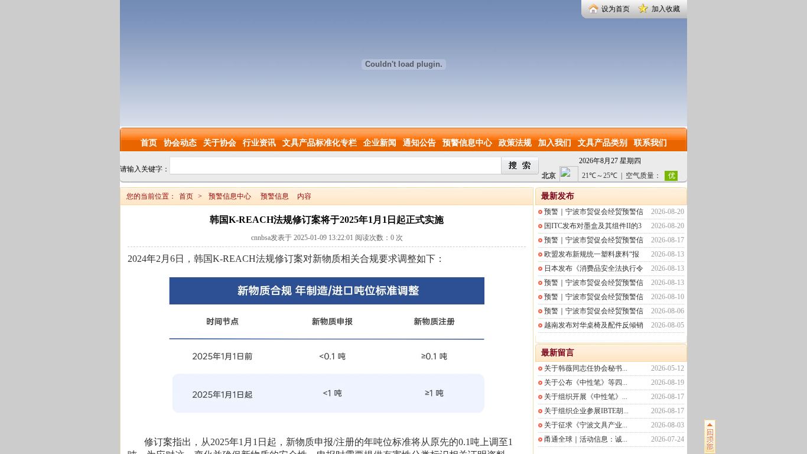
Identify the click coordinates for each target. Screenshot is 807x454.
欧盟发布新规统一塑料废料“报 (591, 254)
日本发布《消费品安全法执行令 (593, 268)
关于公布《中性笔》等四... (585, 382)
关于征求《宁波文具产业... (585, 425)
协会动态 (180, 142)
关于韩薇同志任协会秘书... (585, 368)
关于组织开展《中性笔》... (585, 397)
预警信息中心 (467, 142)
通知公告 (419, 142)
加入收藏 (666, 9)
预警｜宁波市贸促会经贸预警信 (593, 211)
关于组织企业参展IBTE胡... (586, 411)
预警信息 (275, 196)
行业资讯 (259, 142)
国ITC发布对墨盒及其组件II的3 (593, 226)
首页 (149, 142)
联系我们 (650, 142)
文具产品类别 (602, 142)
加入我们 (554, 142)
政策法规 (515, 142)
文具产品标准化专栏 (319, 142)
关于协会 (219, 142)
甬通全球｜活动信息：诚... (585, 439)
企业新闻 (379, 142)
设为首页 (615, 9)
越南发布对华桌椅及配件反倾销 (593, 325)
